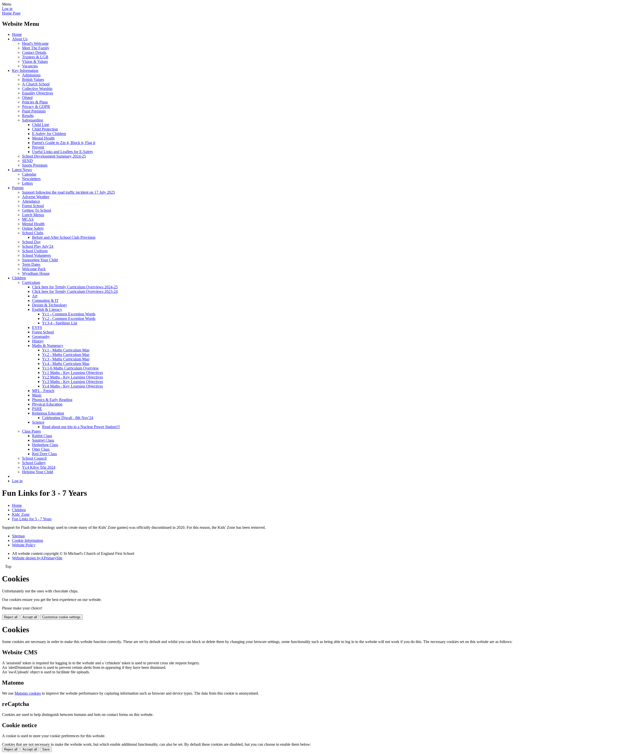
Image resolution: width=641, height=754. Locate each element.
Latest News (22, 170)
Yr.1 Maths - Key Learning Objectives (72, 372)
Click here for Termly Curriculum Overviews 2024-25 (75, 287)
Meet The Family (35, 48)
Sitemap (18, 536)
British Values (33, 79)
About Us (20, 39)
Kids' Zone (21, 514)
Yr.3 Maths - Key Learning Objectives (72, 382)
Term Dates (31, 264)
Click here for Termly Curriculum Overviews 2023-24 (75, 291)
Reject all (11, 617)
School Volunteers (36, 255)
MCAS (28, 219)
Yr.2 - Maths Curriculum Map (65, 354)
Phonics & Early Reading (52, 400)
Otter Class (41, 449)
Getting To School (36, 210)
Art (34, 296)
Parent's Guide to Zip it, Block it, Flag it (63, 143)
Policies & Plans (35, 102)
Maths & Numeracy (47, 345)
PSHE (37, 409)
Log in (7, 9)
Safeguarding (32, 120)
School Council (34, 458)
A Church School (36, 84)
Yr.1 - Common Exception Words (68, 314)
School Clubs (32, 233)
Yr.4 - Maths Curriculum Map (65, 363)
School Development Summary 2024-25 (54, 156)
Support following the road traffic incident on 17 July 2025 (68, 192)
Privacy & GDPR (36, 106)
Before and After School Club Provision (63, 237)
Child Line (40, 124)
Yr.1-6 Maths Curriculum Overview (70, 368)
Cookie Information (27, 540)
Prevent (38, 147)
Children (19, 278)
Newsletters (31, 179)
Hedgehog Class (45, 445)
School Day (31, 242)
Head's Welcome (35, 43)
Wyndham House (36, 273)
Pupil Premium (34, 111)
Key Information (25, 70)
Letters (27, 183)
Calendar (29, 174)
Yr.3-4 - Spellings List (59, 323)
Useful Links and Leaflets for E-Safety (62, 152)
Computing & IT (45, 300)
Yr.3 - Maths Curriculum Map (65, 359)
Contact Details (34, 52)
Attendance (31, 201)
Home (17, 34)
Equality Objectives (37, 93)
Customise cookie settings (61, 617)
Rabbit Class (42, 436)
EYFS (37, 327)
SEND (27, 161)
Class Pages (31, 431)
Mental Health (43, 138)
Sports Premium (34, 165)
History (38, 341)
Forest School (33, 206)
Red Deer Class (44, 454)
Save (46, 749)
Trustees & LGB (35, 57)
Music (37, 395)
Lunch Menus (33, 215)
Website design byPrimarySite (37, 558)
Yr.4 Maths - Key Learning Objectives (72, 386)
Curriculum (31, 282)
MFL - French (43, 391)
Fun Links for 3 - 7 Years (32, 519)
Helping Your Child (37, 472)
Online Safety (33, 228)
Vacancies (30, 66)
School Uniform (35, 251)
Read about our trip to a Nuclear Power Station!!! (81, 427)
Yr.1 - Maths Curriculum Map (65, 350)
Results (28, 115)
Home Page (11, 13)
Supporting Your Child (40, 260)
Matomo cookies (28, 693)
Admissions (31, 75)
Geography (41, 336)
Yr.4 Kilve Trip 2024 (38, 467)
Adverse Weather (35, 197)
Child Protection (45, 129)
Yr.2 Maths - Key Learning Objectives (72, 377)
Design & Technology (49, 305)
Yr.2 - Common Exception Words (68, 318)
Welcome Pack (34, 269)
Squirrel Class (43, 440)
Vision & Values (35, 61)
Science (38, 422)
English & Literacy (47, 309)
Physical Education (47, 404)
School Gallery (34, 463)
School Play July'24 (37, 246)
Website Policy (24, 545)
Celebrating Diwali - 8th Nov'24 (67, 418)
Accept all (30, 617)
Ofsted (27, 97)
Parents (18, 188)
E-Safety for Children (49, 134)
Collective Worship (37, 88)
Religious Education (48, 413)
